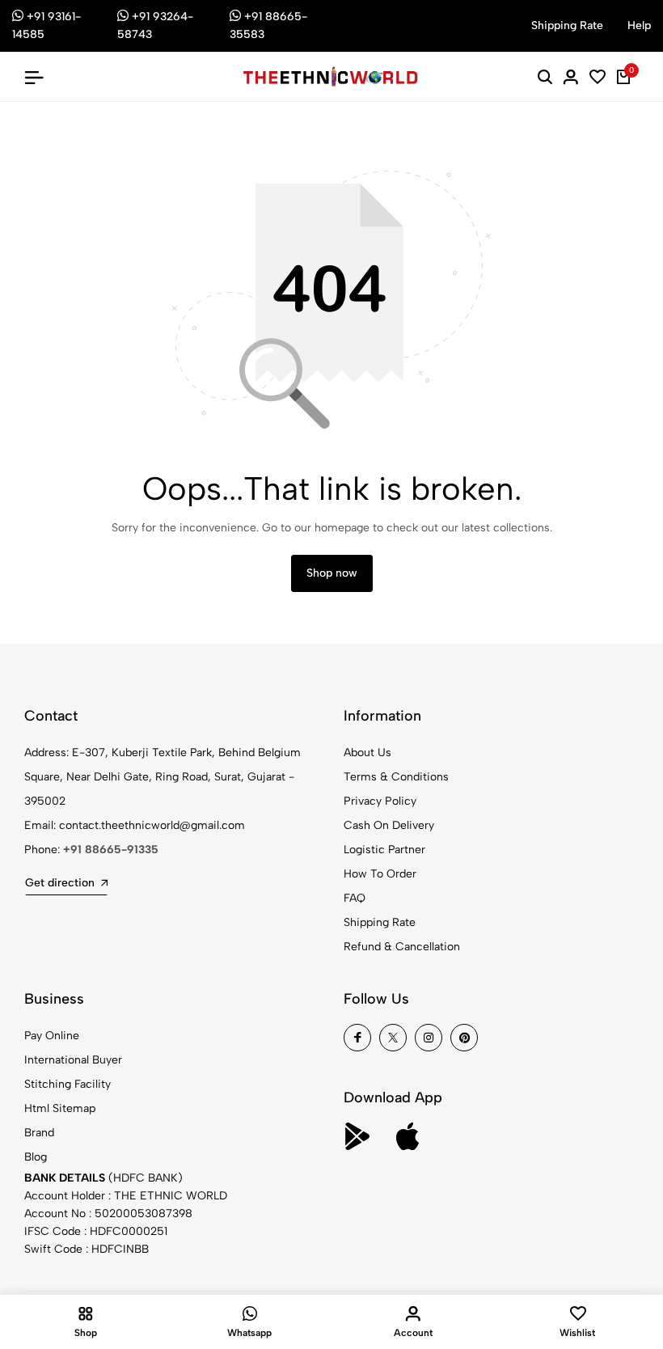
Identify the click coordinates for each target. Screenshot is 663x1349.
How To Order (380, 874)
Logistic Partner (384, 849)
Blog (35, 1157)
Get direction (60, 883)
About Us (367, 752)
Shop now (331, 573)
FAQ (354, 898)
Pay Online (51, 1035)
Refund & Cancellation (402, 947)
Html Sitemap (59, 1108)
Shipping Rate (380, 922)
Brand (39, 1133)
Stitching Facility (67, 1084)
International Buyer (73, 1060)
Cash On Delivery (389, 825)
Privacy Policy (380, 801)
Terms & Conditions (396, 777)
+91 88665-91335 (110, 849)
